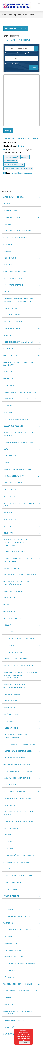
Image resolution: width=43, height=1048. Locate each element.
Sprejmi (24, 1042)
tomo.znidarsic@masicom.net (22, 173)
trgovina (20, 53)
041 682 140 (20, 146)
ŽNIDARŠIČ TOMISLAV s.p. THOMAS (21, 138)
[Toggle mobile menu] (39, 3)
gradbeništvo (30, 53)
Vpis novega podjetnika (16, 28)
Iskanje (33, 68)
